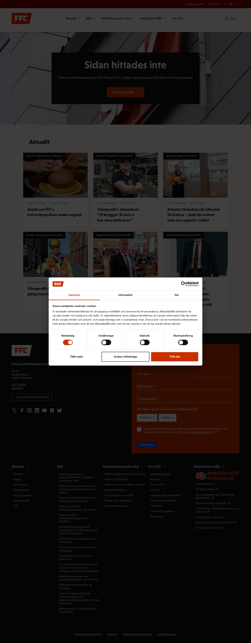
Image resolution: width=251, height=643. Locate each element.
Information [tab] (125, 295)
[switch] (106, 342)
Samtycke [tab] (74, 295)
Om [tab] (177, 295)
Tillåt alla (174, 356)
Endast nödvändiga (125, 356)
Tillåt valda (76, 356)
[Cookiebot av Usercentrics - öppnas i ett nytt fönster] (184, 283)
